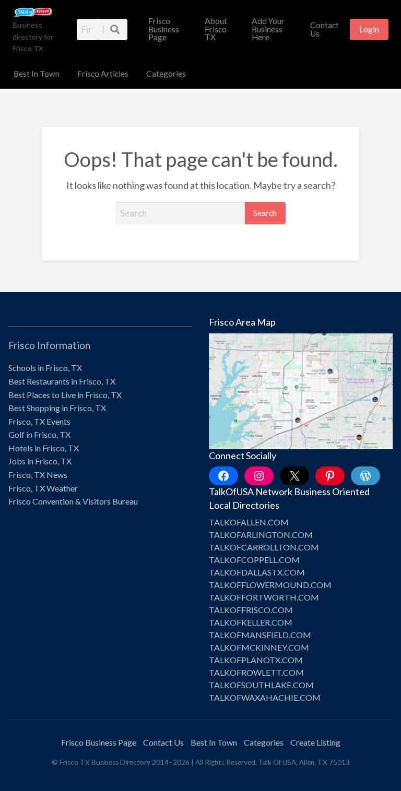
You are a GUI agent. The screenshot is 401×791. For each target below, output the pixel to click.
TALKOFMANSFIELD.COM (260, 635)
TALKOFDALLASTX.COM (257, 572)
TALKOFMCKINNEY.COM (259, 647)
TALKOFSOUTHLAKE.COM (261, 685)
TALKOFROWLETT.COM (256, 672)
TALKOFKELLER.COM (250, 622)
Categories (166, 73)
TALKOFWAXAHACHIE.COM (265, 697)
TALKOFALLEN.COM (249, 522)
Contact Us (324, 29)
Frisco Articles (102, 73)
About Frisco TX (216, 29)
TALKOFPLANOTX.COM (256, 660)
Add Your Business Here (268, 29)
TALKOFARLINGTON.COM (261, 535)
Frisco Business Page (163, 29)
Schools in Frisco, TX (45, 368)
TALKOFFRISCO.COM (251, 610)
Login (369, 29)
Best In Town (37, 73)
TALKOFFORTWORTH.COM (264, 597)
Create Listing (315, 742)
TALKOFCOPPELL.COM (254, 560)
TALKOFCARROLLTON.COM (264, 547)
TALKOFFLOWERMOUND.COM (270, 585)
